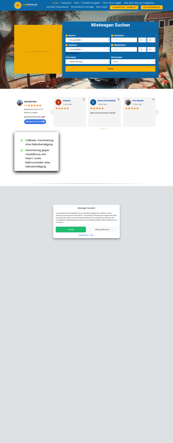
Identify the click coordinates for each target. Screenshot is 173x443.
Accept (71, 229)
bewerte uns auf (34, 121)
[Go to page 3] (106, 128)
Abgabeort (71, 45)
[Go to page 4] (108, 128)
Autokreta (30, 101)
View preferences (102, 229)
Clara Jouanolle (106, 100)
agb (91, 235)
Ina (64, 100)
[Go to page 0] (100, 128)
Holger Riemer (140, 100)
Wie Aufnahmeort (72, 53)
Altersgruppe (116, 57)
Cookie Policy (84, 235)
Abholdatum (118, 35)
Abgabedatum (119, 45)
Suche (110, 68)
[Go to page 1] (102, 128)
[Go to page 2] (104, 128)
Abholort (70, 35)
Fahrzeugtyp (70, 57)
